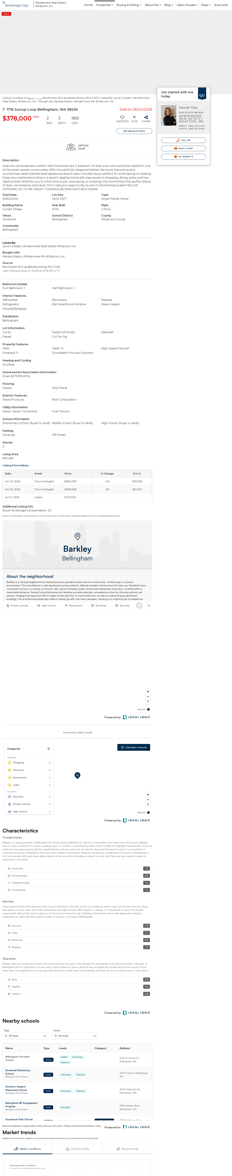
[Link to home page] (17, 4)
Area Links (221, 5)
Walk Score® (84, 732)
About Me (153, 6)
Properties (105, 6)
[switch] (122, 120)
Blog (169, 6)
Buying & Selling (129, 6)
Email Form (185, 148)
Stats (206, 6)
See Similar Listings (134, 131)
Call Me (185, 140)
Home (88, 5)
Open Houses (188, 6)
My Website (185, 156)
